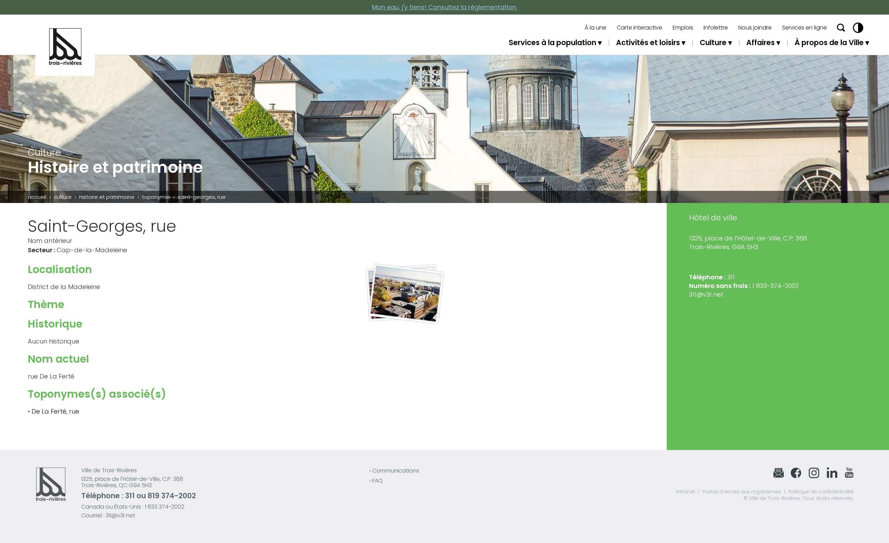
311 (130, 496)
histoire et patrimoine (106, 197)
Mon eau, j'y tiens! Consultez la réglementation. (444, 7)
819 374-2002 (172, 496)
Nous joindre (755, 28)
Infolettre (716, 28)
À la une (595, 28)
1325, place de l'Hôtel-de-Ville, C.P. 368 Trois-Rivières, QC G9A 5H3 (132, 482)
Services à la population (552, 42)
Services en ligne (804, 28)
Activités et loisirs (648, 42)
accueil (37, 197)
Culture (713, 42)
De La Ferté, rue (55, 411)
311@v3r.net (706, 294)
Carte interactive (639, 28)
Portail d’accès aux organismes (742, 491)
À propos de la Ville (829, 42)
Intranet (685, 491)
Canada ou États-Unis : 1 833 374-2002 (132, 507)
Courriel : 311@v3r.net (108, 515)
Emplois (683, 28)
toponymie (156, 197)
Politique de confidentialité (821, 491)
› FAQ (376, 481)
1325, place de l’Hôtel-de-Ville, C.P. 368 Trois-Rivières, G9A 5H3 (748, 242)
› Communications (394, 471)
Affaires (760, 42)
